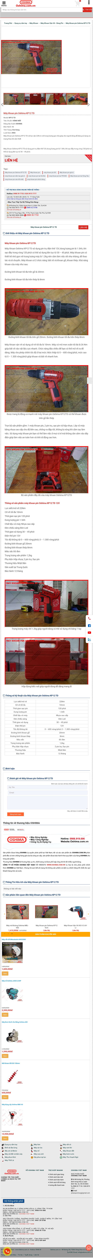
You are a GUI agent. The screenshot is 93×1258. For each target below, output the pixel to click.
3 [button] (12, 933)
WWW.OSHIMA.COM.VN (56, 865)
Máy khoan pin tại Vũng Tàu (79, 176)
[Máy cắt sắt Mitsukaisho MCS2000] (45, 952)
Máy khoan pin (35, 172)
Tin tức (20, 1255)
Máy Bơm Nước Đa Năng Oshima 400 (14, 1022)
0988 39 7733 (18, 194)
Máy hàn (37, 1144)
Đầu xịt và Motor (11, 1151)
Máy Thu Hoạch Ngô (70, 1157)
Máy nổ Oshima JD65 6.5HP (11, 981)
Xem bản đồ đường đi (14, 210)
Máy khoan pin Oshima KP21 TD (75, 926)
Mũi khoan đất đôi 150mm (11, 1063)
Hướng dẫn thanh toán (56, 1185)
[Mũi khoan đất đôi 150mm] (45, 1076)
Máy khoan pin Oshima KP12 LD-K (17, 926)
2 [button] (8, 933)
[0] (77, 3)
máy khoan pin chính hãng (36, 179)
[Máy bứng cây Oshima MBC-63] (45, 1117)
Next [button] (88, 912)
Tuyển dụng (28, 1255)
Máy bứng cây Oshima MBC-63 (12, 1104)
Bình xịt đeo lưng (11, 1148)
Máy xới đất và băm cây (13, 1154)
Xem (5, 973)
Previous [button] (4, 912)
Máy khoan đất (68, 1151)
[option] (17, 915)
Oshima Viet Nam (26, 1214)
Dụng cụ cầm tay (11, 1144)
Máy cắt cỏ (67, 1144)
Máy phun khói (10, 1157)
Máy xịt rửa (38, 1148)
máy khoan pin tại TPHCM (57, 176)
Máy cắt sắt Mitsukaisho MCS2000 (14, 939)
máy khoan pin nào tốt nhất (14, 179)
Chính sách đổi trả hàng (57, 1182)
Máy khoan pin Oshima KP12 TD (15, 172)
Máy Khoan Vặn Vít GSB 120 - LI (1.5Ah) (46, 926)
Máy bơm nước (68, 1154)
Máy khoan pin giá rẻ (66, 172)
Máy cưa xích (39, 1154)
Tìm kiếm (88, 10)
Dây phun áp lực (40, 1157)
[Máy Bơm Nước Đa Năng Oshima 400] (45, 1035)
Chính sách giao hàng (56, 1174)
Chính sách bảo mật (56, 1177)
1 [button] (5, 933)
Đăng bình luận (15, 814)
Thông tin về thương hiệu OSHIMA (21, 823)
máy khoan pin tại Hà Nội (36, 176)
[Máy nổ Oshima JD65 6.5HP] (45, 994)
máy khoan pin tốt (50, 172)
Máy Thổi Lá (9, 1160)
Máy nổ (36, 1151)
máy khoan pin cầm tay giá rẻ (15, 176)
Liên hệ (36, 1255)
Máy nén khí (67, 1148)
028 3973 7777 (30, 194)
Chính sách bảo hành (56, 1180)
